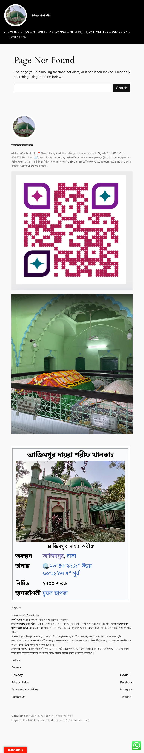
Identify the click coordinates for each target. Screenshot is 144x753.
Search (121, 88)
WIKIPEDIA (120, 32)
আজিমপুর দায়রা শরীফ (40, 15)
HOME (12, 32)
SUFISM (39, 32)
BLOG (25, 32)
